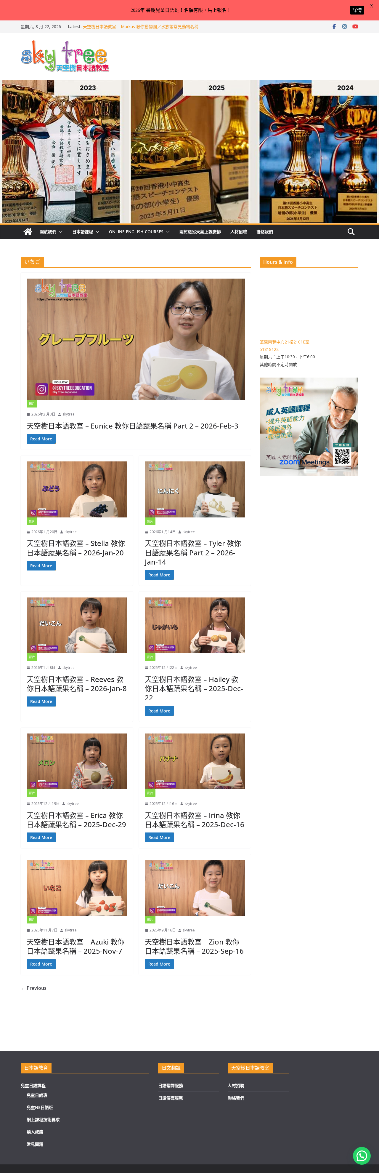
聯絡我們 (264, 231)
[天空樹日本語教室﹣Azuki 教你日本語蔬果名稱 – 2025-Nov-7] (77, 888)
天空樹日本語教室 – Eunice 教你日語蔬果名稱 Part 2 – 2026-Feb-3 (132, 426)
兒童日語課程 (33, 1085)
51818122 (269, 349)
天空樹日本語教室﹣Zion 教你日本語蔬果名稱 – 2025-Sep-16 (194, 946)
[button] (59, 232)
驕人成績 (35, 1131)
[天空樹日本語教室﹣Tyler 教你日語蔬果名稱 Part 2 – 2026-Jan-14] (195, 489)
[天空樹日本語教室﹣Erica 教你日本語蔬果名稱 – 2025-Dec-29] (77, 761)
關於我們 (48, 231)
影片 (32, 404)
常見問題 (35, 1144)
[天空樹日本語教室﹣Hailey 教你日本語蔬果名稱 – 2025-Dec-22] (195, 625)
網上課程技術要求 (43, 1119)
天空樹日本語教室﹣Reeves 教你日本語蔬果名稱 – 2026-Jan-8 (77, 683)
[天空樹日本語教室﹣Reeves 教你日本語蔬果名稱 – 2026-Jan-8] (77, 625)
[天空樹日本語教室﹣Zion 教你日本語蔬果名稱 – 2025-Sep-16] (195, 888)
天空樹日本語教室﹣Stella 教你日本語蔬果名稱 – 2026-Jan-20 (76, 547)
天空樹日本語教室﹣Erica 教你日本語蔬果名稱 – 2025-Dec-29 (76, 819)
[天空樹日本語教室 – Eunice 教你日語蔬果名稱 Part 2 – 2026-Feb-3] (136, 339)
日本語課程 (82, 231)
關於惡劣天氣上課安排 (200, 231)
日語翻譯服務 (170, 1085)
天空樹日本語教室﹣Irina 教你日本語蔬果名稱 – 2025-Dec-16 (194, 819)
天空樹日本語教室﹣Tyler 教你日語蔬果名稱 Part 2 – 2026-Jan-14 (193, 552)
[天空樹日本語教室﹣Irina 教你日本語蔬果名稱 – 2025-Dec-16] (195, 761)
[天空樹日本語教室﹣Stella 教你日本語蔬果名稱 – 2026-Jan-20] (77, 489)
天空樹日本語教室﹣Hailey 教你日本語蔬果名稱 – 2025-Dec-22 (194, 688)
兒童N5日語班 (40, 1107)
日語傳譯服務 (170, 1098)
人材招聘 (238, 231)
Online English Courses (136, 231)
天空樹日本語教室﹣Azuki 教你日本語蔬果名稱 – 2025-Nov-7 (76, 946)
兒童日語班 (37, 1095)
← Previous (33, 988)
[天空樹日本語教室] (28, 232)
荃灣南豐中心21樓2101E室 (284, 342)
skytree (68, 414)
